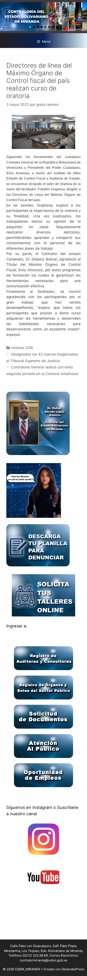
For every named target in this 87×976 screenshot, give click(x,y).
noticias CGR (22, 348)
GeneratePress (73, 969)
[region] (43, 16)
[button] (30, 27)
